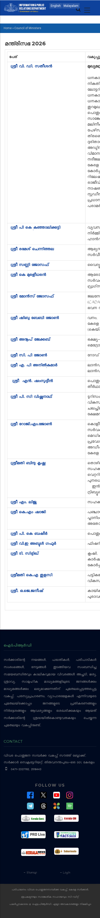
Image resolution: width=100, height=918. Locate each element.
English (56, 6)
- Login (65, 873)
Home (8, 28)
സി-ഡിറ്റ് (73, 897)
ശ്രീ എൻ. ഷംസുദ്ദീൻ (33, 381)
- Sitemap (30, 873)
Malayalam (71, 6)
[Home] (25, 7)
